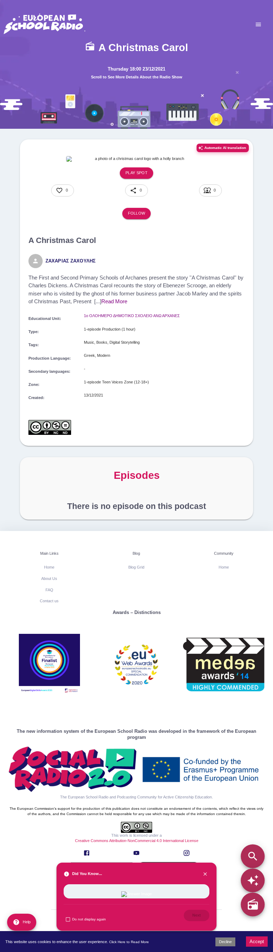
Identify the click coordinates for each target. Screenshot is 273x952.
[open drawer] (258, 24)
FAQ (49, 590)
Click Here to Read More (129, 942)
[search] (252, 856)
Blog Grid (136, 567)
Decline (225, 942)
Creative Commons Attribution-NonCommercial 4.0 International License (136, 840)
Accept (257, 941)
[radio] (252, 905)
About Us (49, 578)
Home (49, 567)
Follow (136, 213)
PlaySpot (136, 173)
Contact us (49, 601)
